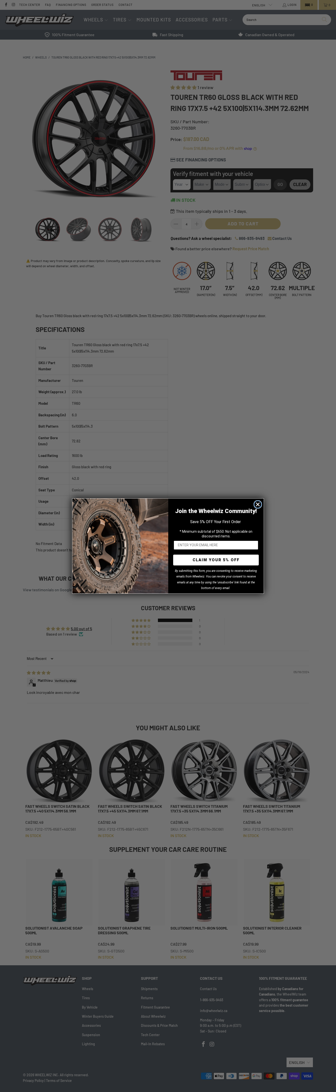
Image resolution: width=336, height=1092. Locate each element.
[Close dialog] (257, 504)
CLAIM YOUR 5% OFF (216, 560)
